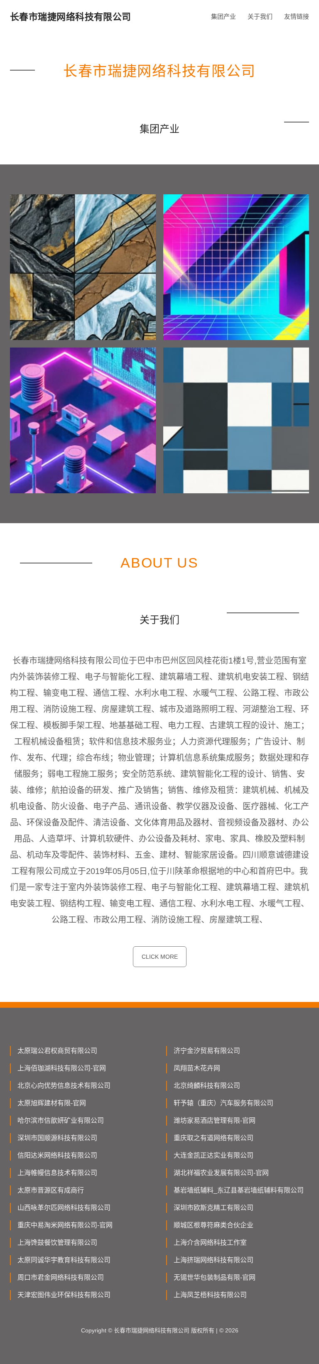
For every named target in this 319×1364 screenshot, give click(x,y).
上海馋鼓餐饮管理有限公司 (57, 1242)
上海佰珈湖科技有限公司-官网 (61, 1068)
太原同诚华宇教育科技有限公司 (63, 1260)
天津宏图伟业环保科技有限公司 (63, 1294)
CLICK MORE (160, 956)
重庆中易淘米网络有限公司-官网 (65, 1225)
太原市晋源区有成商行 (50, 1190)
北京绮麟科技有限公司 (207, 1085)
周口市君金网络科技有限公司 (60, 1277)
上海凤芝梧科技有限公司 (210, 1294)
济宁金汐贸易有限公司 (207, 1050)
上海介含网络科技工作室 (210, 1242)
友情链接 (296, 16)
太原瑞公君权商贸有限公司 (57, 1050)
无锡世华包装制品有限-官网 (214, 1277)
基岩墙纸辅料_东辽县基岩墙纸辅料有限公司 (239, 1190)
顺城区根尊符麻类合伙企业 (213, 1225)
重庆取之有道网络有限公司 (213, 1137)
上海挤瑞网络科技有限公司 (213, 1260)
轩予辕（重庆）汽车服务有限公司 (223, 1103)
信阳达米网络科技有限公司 (57, 1155)
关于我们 (260, 16)
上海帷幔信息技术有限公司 (57, 1172)
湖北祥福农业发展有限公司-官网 (221, 1172)
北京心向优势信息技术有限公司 (63, 1085)
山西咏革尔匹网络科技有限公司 (63, 1207)
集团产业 (223, 16)
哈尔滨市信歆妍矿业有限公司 (60, 1120)
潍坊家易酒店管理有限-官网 (214, 1120)
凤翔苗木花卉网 (197, 1068)
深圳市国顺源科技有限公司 (57, 1137)
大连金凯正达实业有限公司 (213, 1155)
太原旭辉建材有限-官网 (51, 1103)
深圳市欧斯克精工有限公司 (213, 1207)
